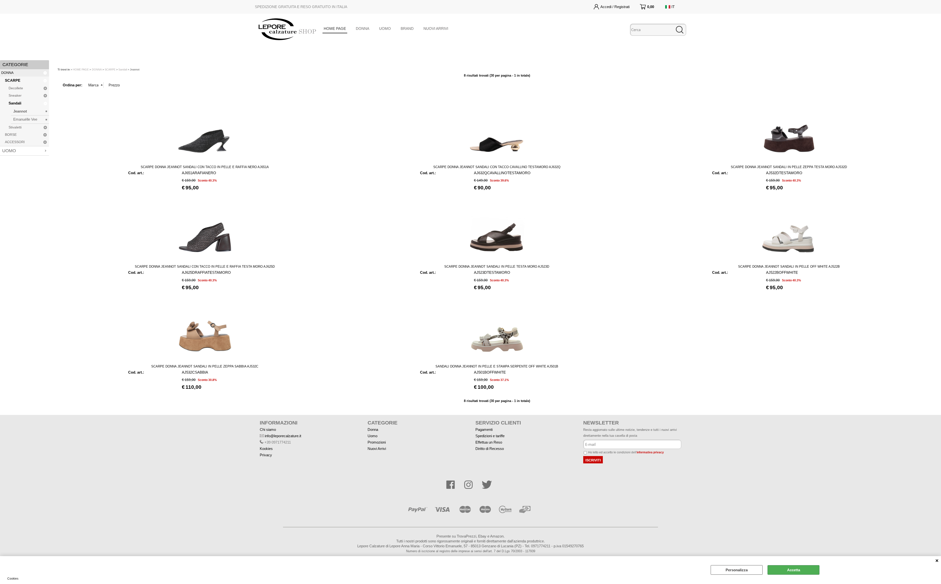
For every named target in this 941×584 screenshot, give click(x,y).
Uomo (372, 436)
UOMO (385, 28)
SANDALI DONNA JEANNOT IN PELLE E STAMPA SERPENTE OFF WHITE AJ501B (496, 366)
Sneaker (15, 95)
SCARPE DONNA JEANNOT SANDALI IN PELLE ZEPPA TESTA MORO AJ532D (789, 167)
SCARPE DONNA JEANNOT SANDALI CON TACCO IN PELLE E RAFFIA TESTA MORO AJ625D (205, 266)
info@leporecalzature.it (283, 436)
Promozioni (377, 442)
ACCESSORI (15, 142)
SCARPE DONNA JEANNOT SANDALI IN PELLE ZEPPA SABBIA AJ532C (204, 366)
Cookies (12, 578)
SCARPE (12, 80)
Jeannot (20, 111)
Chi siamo (268, 429)
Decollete (16, 88)
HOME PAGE (335, 28)
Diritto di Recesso (489, 449)
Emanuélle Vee (25, 119)
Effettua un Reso (488, 442)
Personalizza (737, 570)
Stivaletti (15, 127)
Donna (373, 429)
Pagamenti (484, 429)
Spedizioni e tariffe (490, 436)
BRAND (407, 28)
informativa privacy (650, 452)
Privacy (266, 455)
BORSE (11, 135)
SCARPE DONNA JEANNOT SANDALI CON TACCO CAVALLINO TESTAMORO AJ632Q (496, 167)
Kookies (266, 449)
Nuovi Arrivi (377, 449)
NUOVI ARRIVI (435, 28)
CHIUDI (937, 561)
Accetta (793, 570)
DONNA (362, 28)
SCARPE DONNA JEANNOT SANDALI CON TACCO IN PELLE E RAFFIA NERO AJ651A (205, 167)
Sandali (15, 103)
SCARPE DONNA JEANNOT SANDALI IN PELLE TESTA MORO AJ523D (496, 266)
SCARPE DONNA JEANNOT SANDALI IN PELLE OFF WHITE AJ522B (789, 266)
